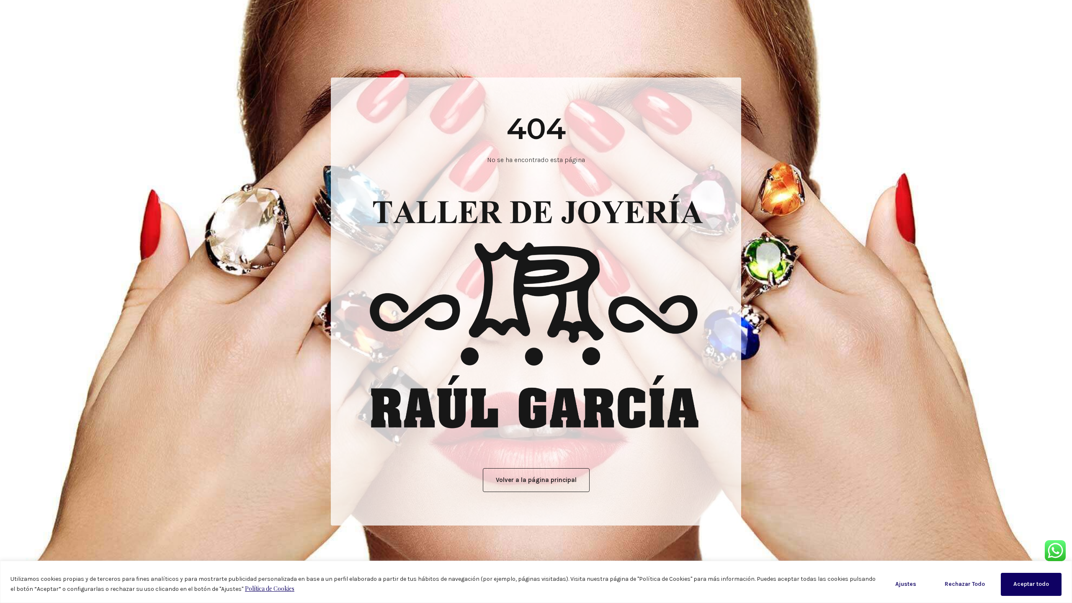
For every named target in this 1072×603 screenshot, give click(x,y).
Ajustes (905, 584)
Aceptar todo (1031, 584)
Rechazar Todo (965, 584)
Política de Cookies (269, 589)
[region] (536, 582)
